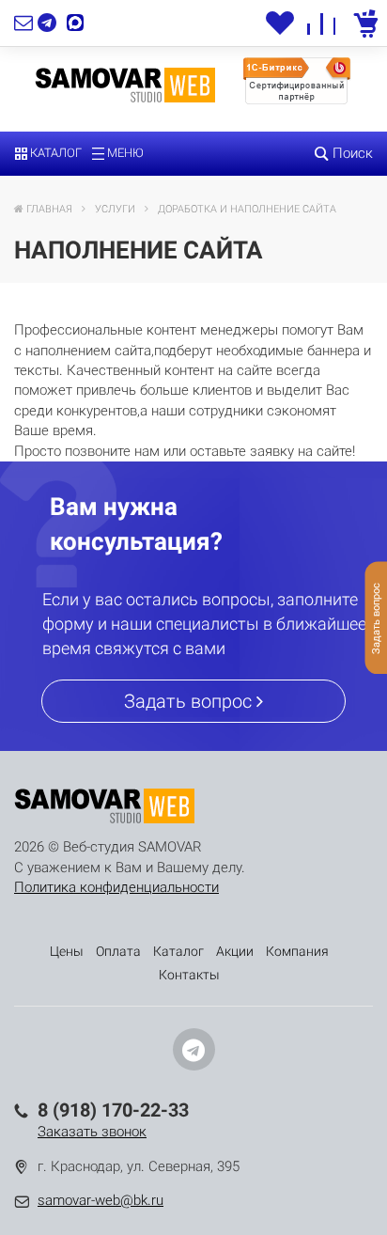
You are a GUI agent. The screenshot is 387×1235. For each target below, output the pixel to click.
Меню (124, 153)
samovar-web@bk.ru (100, 1200)
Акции (235, 951)
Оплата (118, 951)
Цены (67, 951)
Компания (297, 951)
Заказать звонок (92, 1131)
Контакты (189, 974)
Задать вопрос (190, 701)
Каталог (54, 153)
